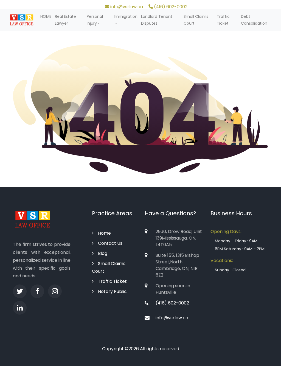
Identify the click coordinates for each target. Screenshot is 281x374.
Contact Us (110, 243)
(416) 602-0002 (170, 7)
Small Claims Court (196, 20)
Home (104, 233)
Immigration (125, 16)
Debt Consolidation (254, 20)
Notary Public (112, 291)
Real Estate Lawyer (65, 20)
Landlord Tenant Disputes (156, 20)
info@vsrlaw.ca (126, 7)
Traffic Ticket (223, 20)
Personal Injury (95, 20)
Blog (102, 253)
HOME (45, 16)
